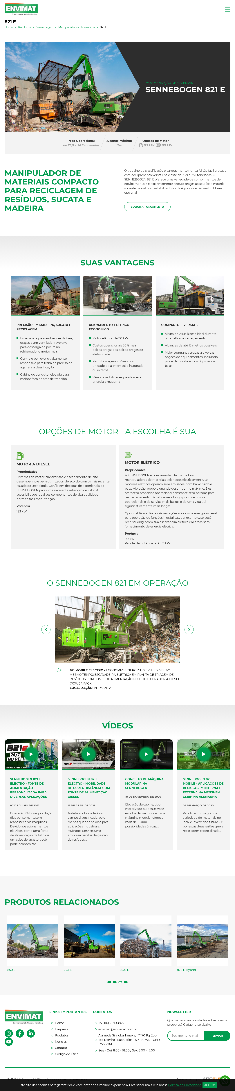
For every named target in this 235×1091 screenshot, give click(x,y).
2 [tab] (115, 982)
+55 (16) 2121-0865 (111, 1023)
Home (9, 27)
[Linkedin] (31, 1033)
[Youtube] (9, 1042)
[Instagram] (9, 1033)
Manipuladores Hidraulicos (76, 27)
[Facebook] (20, 1033)
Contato (61, 1048)
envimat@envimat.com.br (117, 1029)
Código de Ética (66, 1054)
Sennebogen (44, 27)
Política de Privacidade (184, 1085)
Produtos (24, 27)
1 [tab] (109, 982)
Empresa (61, 1029)
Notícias (61, 1041)
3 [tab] (120, 982)
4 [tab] (126, 982)
